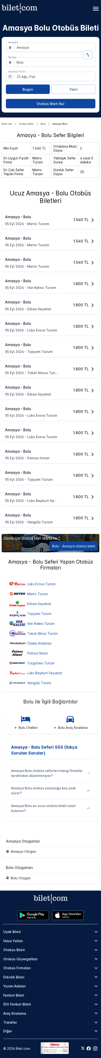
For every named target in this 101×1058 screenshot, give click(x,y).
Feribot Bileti (13, 995)
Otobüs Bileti (14, 950)
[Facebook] (88, 1048)
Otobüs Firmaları (17, 968)
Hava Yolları (13, 941)
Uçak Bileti (12, 932)
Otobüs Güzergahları (20, 959)
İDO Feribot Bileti (17, 1004)
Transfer (10, 1022)
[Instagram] (95, 1048)
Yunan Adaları (14, 986)
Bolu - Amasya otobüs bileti (73, 546)
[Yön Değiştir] (87, 54)
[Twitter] (83, 1048)
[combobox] (54, 47)
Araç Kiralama (14, 1013)
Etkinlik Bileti (13, 977)
